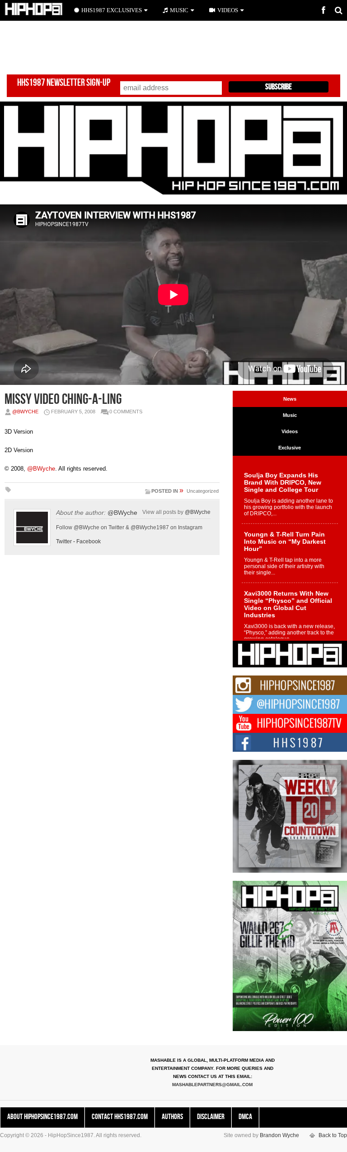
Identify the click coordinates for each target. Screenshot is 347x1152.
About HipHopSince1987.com (42, 1116)
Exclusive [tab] (289, 447)
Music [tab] (290, 415)
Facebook (88, 541)
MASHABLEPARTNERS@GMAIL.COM (212, 1084)
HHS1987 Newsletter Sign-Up (63, 83)
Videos (227, 10)
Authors (172, 1116)
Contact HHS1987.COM (120, 1116)
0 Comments (125, 411)
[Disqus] (112, 687)
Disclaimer (211, 1116)
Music (179, 10)
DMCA (245, 1116)
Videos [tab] (289, 431)
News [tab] (289, 399)
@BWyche (25, 411)
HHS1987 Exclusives (111, 10)
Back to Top (333, 1135)
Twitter (64, 541)
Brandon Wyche (279, 1135)
